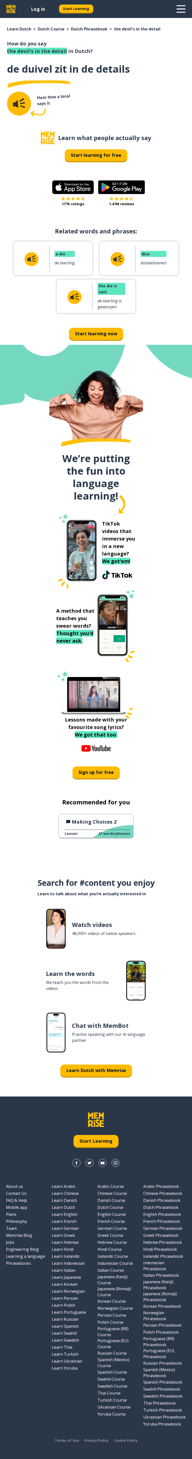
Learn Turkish (65, 1354)
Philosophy (16, 1221)
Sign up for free (96, 772)
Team (11, 1228)
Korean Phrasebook (162, 1306)
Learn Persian (65, 1298)
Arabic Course (111, 1186)
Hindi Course (110, 1249)
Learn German (65, 1228)
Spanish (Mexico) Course (113, 1362)
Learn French (64, 1221)
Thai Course (109, 1393)
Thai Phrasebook (159, 1403)
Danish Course (111, 1200)
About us (14, 1186)
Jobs (10, 1242)
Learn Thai (62, 1347)
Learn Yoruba (65, 1368)
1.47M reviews (121, 203)
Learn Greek (63, 1235)
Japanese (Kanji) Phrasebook (158, 1284)
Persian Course (112, 1315)
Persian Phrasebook (162, 1325)
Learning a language (25, 1256)
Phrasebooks (18, 1263)
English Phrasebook (162, 1214)
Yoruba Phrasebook (162, 1424)
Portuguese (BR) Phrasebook (158, 1341)
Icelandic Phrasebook (163, 1256)
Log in (38, 9)
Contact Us (16, 1193)
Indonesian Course (115, 1263)
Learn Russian (65, 1319)
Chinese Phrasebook (162, 1193)
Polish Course (111, 1322)
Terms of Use (67, 1440)
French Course (111, 1221)
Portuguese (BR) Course (113, 1331)
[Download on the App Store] (73, 187)
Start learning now (96, 334)
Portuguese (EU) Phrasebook (158, 1353)
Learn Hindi (63, 1249)
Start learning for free (96, 155)
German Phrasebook (162, 1228)
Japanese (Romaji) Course (114, 1291)
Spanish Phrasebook (162, 1382)
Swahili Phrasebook (161, 1389)
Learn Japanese (66, 1277)
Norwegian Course (115, 1308)
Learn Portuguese (69, 1312)
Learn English (65, 1214)
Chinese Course (112, 1193)
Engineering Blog (22, 1249)
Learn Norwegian (68, 1291)
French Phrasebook (161, 1221)
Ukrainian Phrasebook (164, 1417)
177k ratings (73, 203)
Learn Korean (65, 1284)
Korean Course (112, 1301)
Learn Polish (63, 1305)
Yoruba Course (112, 1414)
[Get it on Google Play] (121, 187)
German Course (112, 1228)
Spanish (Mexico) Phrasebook (159, 1372)
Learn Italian (64, 1270)
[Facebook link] (76, 1163)
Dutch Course (51, 29)
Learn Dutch (19, 29)
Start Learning (76, 8)
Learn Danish (64, 1200)
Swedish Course (112, 1386)
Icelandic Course (113, 1256)
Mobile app (16, 1207)
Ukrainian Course (114, 1407)
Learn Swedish (65, 1340)
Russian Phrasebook (162, 1363)
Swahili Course (111, 1379)
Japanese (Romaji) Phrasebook (160, 1296)
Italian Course (111, 1270)
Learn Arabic (64, 1186)
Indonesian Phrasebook (154, 1266)
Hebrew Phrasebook (162, 1242)
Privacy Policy (96, 1440)
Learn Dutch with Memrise (96, 1070)
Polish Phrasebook (161, 1332)
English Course (112, 1214)
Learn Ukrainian (67, 1361)
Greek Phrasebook (160, 1235)
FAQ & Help (16, 1200)
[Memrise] (11, 9)
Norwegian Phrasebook (154, 1315)
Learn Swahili (64, 1333)
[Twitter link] (90, 1163)
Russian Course (112, 1353)
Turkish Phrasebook (162, 1410)
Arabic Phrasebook (161, 1186)
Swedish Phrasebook (162, 1396)
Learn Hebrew (65, 1242)
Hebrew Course (112, 1242)
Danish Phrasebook (161, 1200)
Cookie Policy (126, 1440)
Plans (11, 1214)
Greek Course (110, 1235)
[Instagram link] (116, 1163)
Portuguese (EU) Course (113, 1343)
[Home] (48, 138)
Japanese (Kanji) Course (113, 1279)
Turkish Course (112, 1400)
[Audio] (19, 104)
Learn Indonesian (68, 1263)
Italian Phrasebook (161, 1275)
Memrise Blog (19, 1235)
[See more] (181, 9)
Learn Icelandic (66, 1256)
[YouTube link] (102, 1163)
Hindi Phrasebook (160, 1249)
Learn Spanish (65, 1326)
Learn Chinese (65, 1193)
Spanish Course (112, 1372)
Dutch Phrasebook (89, 29)
